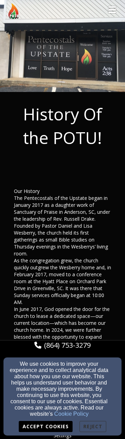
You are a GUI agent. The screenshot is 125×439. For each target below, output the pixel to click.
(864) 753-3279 (67, 345)
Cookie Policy (71, 414)
